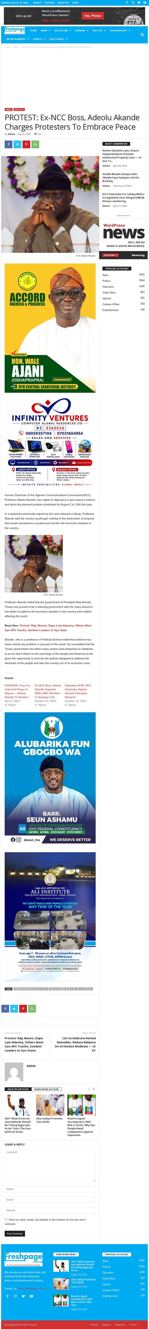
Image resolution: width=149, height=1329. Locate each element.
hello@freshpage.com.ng (32, 1288)
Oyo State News (83, 989)
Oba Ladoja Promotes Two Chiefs (49, 1120)
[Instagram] (133, 3)
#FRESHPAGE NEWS (23, 989)
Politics (97, 30)
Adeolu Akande (57, 989)
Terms (75, 2)
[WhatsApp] (35, 144)
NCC (70, 989)
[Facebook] (127, 3)
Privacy (37, 2)
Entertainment (16, 39)
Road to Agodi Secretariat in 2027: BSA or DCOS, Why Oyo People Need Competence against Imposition (81, 1127)
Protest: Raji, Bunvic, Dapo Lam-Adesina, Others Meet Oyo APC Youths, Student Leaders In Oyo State (24, 1044)
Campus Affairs (111, 304)
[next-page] (94, 1089)
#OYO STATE (41, 989)
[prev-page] (89, 1089)
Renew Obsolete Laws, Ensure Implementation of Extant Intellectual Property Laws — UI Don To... (121, 156)
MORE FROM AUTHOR (46, 1089)
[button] (142, 35)
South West (56, 39)
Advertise (63, 2)
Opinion (80, 30)
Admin (11, 134)
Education (61, 30)
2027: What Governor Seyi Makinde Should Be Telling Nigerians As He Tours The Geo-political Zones (18, 1125)
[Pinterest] (26, 144)
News (44, 30)
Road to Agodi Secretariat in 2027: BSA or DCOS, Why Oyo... (82, 1301)
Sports (37, 39)
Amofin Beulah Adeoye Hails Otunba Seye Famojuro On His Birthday (120, 177)
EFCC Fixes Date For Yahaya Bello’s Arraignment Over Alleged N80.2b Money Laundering (123, 197)
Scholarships (118, 30)
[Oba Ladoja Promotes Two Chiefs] (50, 1105)
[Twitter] (139, 3)
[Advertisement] (75, 79)
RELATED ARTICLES (18, 1089)
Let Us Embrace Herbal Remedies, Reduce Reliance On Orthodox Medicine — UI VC (75, 1044)
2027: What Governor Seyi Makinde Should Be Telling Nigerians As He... (83, 1266)
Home (33, 30)
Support (50, 2)
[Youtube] (145, 3)
